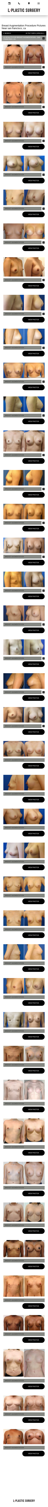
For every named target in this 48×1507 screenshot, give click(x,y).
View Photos (33, 73)
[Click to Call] (19, 3)
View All (40, 33)
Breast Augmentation (26, 37)
